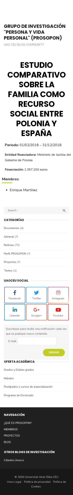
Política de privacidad (37, 482)
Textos (8, 270)
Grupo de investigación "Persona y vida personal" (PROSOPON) (35, 32)
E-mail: (13, 341)
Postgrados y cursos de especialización (28, 387)
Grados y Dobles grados (19, 370)
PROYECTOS (12, 436)
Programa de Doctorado (18, 395)
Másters (9, 378)
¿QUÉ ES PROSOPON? (18, 423)
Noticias (9, 245)
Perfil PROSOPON (15, 253)
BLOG (7, 442)
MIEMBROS (11, 429)
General (9, 237)
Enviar (54, 352)
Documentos (11, 228)
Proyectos (10, 262)
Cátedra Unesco (14, 460)
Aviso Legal (14, 482)
